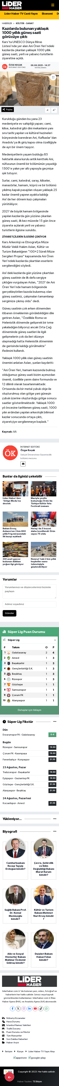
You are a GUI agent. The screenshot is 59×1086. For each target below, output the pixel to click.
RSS (10, 1072)
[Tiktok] (40, 1008)
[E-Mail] (23, 464)
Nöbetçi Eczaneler (15, 1018)
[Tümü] (54, 819)
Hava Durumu (13, 1021)
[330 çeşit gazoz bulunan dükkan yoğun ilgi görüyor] (15, 549)
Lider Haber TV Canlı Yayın (21, 13)
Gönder (9, 613)
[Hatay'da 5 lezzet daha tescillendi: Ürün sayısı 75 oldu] (43, 519)
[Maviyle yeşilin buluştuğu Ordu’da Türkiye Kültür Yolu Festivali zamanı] (43, 488)
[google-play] (37, 1058)
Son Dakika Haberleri (17, 1039)
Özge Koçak (27, 450)
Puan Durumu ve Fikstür (18, 1032)
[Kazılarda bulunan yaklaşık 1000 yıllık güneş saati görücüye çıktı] (29, 88)
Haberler (7, 23)
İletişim (8, 1051)
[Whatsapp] (46, 1008)
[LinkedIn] (29, 1008)
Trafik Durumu (13, 1029)
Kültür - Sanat (25, 23)
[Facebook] (12, 1008)
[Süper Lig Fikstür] (54, 722)
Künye (20, 1051)
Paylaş (9, 109)
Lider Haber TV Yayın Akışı (41, 1051)
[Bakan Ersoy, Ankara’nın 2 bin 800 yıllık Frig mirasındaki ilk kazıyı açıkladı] (15, 519)
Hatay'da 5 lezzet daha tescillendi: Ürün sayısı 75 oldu (43, 531)
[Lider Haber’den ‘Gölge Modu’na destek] (15, 488)
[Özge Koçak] (10, 452)
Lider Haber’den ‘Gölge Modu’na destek (12, 501)
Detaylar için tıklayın (29, 710)
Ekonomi (47, 13)
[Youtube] (35, 1008)
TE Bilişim (37, 1081)
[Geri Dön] (9, 1076)
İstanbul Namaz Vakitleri (18, 1025)
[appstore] (20, 1058)
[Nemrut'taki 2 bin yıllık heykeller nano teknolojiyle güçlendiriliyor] (43, 549)
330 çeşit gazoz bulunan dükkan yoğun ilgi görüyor (13, 562)
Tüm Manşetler (14, 1036)
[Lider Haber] (12, 5)
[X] (18, 1008)
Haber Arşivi (12, 1042)
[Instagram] (23, 1008)
